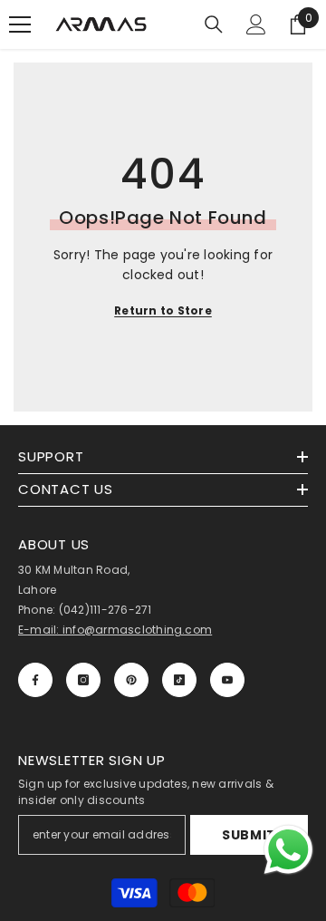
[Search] (214, 24)
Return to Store (163, 310)
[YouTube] (227, 680)
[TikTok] (179, 680)
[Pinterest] (131, 680)
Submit (249, 835)
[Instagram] (83, 680)
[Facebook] (35, 680)
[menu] (20, 24)
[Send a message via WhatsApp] (288, 849)
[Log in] (256, 24)
